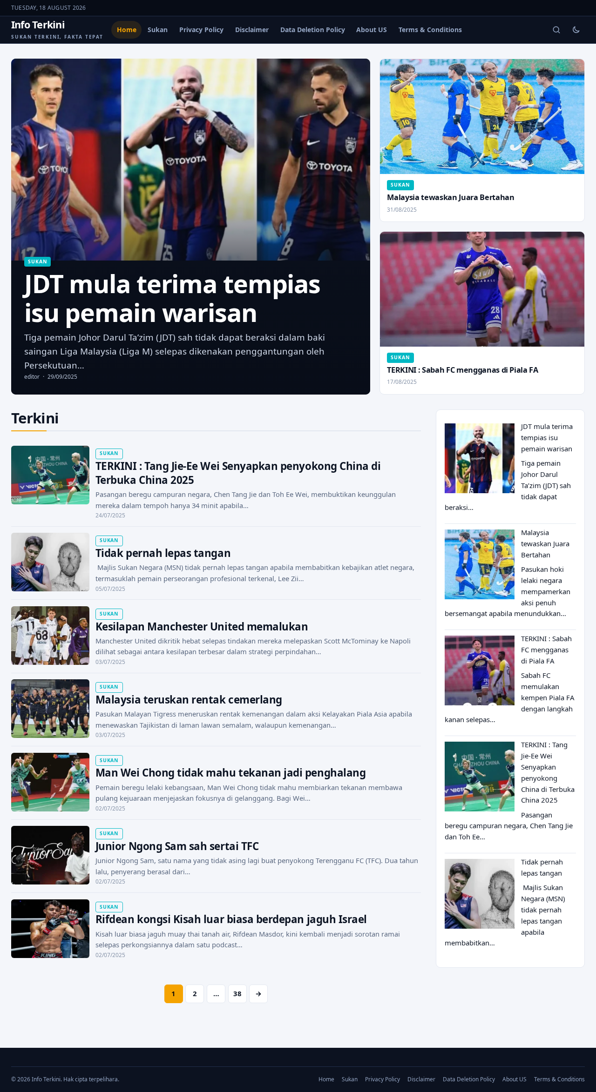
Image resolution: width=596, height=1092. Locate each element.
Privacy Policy (201, 29)
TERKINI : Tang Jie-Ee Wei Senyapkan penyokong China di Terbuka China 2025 (238, 473)
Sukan (158, 29)
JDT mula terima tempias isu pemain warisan (547, 437)
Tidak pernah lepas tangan (162, 553)
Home (126, 29)
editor (32, 377)
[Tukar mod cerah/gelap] (576, 30)
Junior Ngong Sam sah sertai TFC (176, 846)
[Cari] (556, 30)
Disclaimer (252, 29)
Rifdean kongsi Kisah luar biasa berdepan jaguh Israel (231, 919)
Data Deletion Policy (312, 29)
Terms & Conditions (430, 29)
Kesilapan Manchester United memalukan (201, 626)
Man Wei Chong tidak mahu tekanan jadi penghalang (230, 772)
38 (237, 993)
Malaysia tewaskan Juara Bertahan (450, 197)
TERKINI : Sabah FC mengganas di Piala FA (462, 370)
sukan (37, 261)
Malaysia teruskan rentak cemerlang (188, 699)
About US (371, 29)
